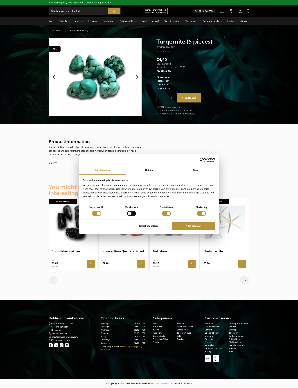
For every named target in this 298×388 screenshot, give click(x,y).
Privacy (208, 351)
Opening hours (212, 332)
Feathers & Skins (127, 21)
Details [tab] (149, 170)
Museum (209, 336)
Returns (232, 326)
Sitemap (233, 329)
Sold (179, 336)
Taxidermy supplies (211, 21)
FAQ (231, 351)
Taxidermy (92, 21)
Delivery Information (238, 323)
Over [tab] (195, 170)
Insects (78, 21)
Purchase (209, 342)
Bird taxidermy (235, 342)
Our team (209, 339)
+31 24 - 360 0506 (205, 11)
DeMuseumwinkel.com (59, 340)
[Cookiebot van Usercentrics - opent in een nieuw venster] (201, 160)
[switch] (131, 213)
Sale (50, 21)
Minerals (156, 21)
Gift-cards (244, 21)
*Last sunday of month (110, 346)
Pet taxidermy (235, 339)
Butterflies (63, 21)
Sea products (109, 21)
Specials (230, 21)
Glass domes (190, 21)
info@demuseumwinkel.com (65, 336)
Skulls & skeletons (172, 21)
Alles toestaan (193, 226)
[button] (54, 77)
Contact (208, 329)
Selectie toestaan (148, 226)
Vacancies (209, 345)
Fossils (144, 21)
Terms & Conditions (214, 348)
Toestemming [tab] (102, 170)
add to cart (190, 97)
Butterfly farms (236, 336)
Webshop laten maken (161, 383)
